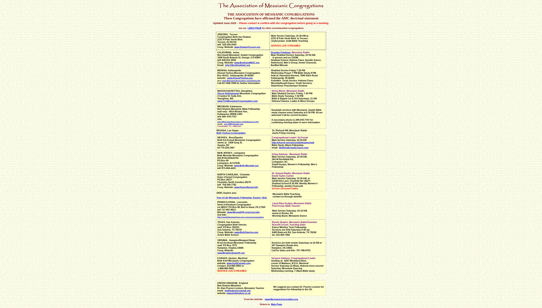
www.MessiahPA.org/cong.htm (243, 212)
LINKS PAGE (255, 28)
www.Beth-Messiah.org (246, 165)
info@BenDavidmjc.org (237, 65)
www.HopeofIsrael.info (246, 187)
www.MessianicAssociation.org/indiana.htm (241, 81)
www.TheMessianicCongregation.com (237, 101)
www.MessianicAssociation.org (281, 299)
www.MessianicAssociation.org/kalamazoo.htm (238, 122)
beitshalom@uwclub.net (238, 290)
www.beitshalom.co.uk (239, 293)
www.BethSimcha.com (246, 232)
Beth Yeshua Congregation (231, 133)
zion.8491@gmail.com (233, 124)
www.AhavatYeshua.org (240, 78)
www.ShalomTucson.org (247, 47)
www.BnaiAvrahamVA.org (231, 253)
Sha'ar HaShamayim (228, 93)
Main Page (276, 304)
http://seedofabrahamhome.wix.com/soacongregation (240, 217)
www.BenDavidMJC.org (246, 62)
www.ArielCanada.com (239, 263)
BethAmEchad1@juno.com (293, 148)
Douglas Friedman (281, 52)
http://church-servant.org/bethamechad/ (293, 142)
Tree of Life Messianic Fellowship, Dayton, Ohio (242, 198)
